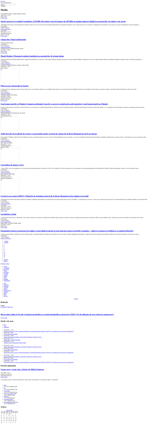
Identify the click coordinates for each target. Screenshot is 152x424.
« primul (6, 241)
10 (4, 252)
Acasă (5, 266)
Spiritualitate (7, 280)
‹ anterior (6, 242)
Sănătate (6, 279)
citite (5, 326)
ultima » (6, 261)
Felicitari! (6, 396)
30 (9, 413)
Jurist (5, 293)
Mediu (5, 276)
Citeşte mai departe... (6, 29)
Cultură (6, 275)
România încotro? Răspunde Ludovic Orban (15, 342)
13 (4, 256)
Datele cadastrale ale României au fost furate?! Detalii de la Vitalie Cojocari (22, 337)
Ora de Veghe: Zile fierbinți (10, 334)
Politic (5, 270)
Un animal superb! (8, 399)
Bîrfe (5, 294)
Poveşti (5, 296)
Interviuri (6, 286)
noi (4, 324)
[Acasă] (3, 1)
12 (4, 255)
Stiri (5, 283)
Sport (5, 277)
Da (4, 388)
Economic (6, 272)
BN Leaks (6, 269)
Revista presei (7, 290)
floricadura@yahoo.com (7, 307)
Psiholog (6, 292)
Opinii (5, 289)
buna (5, 385)
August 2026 (9, 410)
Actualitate (6, 268)
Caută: (2, 4)
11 (4, 254)
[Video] (76, 298)
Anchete (6, 287)
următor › (6, 259)
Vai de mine (7, 390)
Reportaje (6, 284)
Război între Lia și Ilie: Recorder (12, 340)
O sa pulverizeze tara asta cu (11, 402)
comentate (6, 327)
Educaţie (6, 273)
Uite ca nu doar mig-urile (10, 393)
